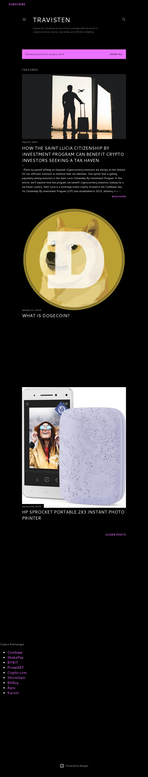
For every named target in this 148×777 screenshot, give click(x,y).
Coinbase (14, 652)
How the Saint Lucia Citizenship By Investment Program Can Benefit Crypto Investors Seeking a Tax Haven (73, 154)
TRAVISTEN (51, 19)
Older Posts (116, 534)
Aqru (11, 687)
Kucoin (13, 692)
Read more (119, 196)
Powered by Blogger (77, 765)
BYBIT (12, 662)
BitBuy (13, 682)
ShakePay (15, 657)
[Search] (124, 18)
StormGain (16, 677)
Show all (116, 54)
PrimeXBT (15, 667)
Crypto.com (17, 672)
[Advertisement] (74, 353)
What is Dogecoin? (46, 315)
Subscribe (16, 4)
